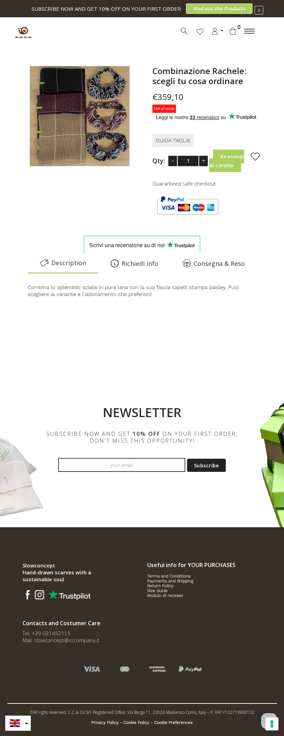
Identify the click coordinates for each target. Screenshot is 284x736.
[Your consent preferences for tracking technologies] (271, 723)
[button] (18, 723)
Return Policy (160, 585)
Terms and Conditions (168, 576)
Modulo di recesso (165, 595)
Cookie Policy (136, 722)
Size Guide (157, 590)
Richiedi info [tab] (140, 263)
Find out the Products (219, 8)
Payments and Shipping (170, 580)
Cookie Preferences (173, 722)
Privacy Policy (104, 722)
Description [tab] (68, 263)
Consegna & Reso (219, 263)
